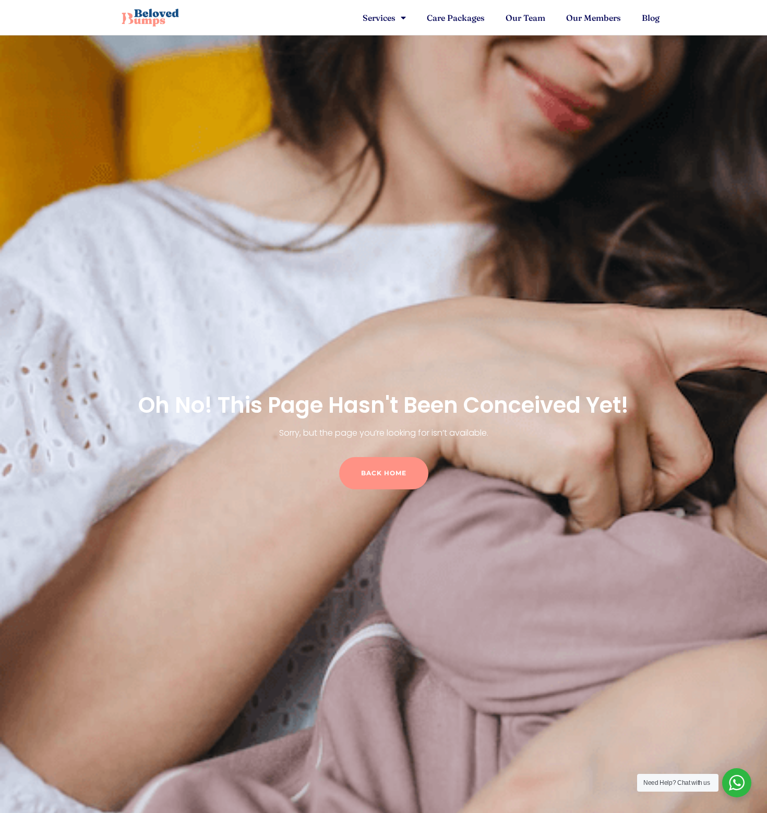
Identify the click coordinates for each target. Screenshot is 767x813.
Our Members (593, 18)
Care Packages (456, 18)
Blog (651, 18)
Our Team (525, 18)
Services (379, 18)
